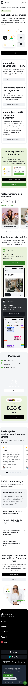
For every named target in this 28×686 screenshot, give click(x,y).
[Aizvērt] (25, 666)
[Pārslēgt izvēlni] (24, 2)
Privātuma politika (20, 682)
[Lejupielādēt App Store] (14, 652)
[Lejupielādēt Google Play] (14, 657)
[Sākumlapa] (5, 2)
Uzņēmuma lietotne (13, 313)
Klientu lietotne (13, 262)
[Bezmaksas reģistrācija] (14, 72)
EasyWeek (3, 7)
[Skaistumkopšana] (10, 218)
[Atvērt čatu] (25, 683)
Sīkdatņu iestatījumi (7, 682)
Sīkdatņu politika (13, 682)
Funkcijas (9, 7)
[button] (7, 472)
